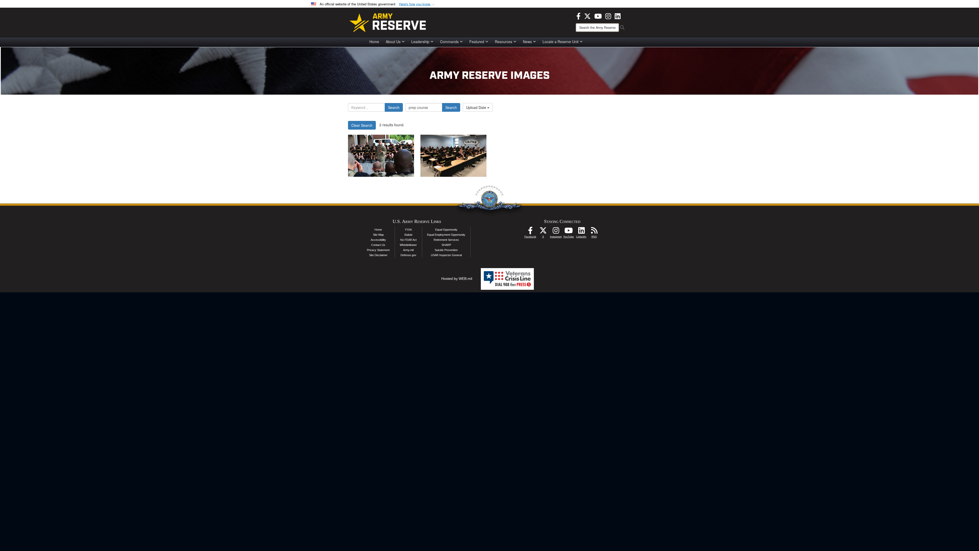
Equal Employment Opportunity (446, 234)
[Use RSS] (594, 232)
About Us (393, 41)
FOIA (408, 229)
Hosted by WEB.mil (456, 279)
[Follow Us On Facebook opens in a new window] (530, 232)
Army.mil (408, 250)
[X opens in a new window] (587, 15)
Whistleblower (408, 244)
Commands (449, 41)
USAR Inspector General (446, 255)
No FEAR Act (408, 239)
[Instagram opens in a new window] (608, 15)
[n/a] (381, 156)
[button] (417, 4)
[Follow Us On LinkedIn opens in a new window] (581, 232)
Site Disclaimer (378, 255)
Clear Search (361, 125)
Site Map (378, 234)
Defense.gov (408, 255)
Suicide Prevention (446, 250)
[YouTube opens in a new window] (598, 15)
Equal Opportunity (446, 229)
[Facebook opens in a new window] (578, 15)
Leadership (420, 41)
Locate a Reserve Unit (560, 41)
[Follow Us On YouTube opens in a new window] (568, 232)
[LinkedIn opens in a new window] (618, 15)
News (527, 41)
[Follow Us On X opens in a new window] (543, 232)
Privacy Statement (378, 250)
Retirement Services (446, 239)
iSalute (408, 234)
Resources (503, 41)
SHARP (446, 244)
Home (374, 41)
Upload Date (476, 107)
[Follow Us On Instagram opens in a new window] (555, 232)
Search (394, 107)
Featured (476, 41)
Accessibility (378, 239)
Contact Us (378, 244)
